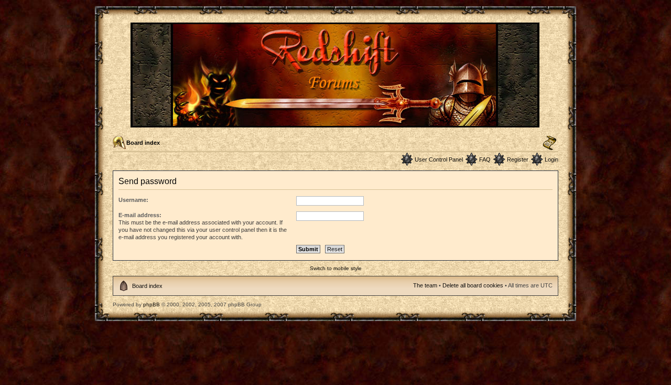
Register (517, 159)
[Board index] (335, 123)
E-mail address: (139, 215)
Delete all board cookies (472, 285)
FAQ (485, 159)
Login (551, 159)
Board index (143, 143)
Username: (133, 200)
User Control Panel (439, 159)
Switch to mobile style (336, 268)
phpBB (151, 304)
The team (425, 285)
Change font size (549, 143)
